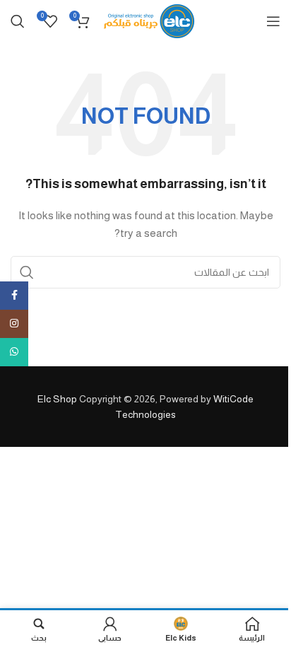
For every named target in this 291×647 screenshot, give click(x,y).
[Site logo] (149, 20)
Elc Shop (57, 398)
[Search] (18, 21)
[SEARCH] (27, 272)
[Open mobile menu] (273, 21)
